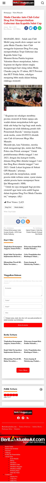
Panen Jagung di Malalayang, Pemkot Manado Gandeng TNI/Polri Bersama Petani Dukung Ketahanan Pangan (31, 263)
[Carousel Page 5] (16, 395)
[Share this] (26, 28)
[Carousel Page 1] (5, 395)
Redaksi (17, 429)
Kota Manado (8, 29)
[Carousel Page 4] (13, 395)
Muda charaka (18, 207)
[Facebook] (18, 221)
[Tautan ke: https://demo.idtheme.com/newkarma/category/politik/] (41, 389)
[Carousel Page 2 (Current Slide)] (8, 395)
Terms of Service (24, 426)
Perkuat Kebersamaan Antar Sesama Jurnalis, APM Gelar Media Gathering (12, 231)
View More (23, 370)
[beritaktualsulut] (23, 3)
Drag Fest (8, 207)
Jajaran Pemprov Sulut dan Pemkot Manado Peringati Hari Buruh (34, 231)
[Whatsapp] (40, 28)
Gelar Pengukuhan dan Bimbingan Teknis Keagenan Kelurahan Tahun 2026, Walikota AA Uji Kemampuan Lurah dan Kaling (32, 255)
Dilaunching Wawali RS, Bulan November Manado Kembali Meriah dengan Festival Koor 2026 (12, 263)
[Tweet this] (31, 28)
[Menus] (4, 3)
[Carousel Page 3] (10, 395)
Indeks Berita (37, 426)
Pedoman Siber (7, 429)
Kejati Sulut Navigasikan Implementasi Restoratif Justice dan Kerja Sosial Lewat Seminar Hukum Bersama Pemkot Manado (13, 255)
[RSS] (28, 221)
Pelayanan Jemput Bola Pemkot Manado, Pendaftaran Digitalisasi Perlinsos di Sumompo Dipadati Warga (33, 247)
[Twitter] (23, 221)
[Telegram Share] (35, 28)
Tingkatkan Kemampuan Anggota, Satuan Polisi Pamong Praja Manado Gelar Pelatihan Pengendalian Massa (13, 247)
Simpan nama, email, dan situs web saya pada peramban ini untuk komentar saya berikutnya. (23, 319)
